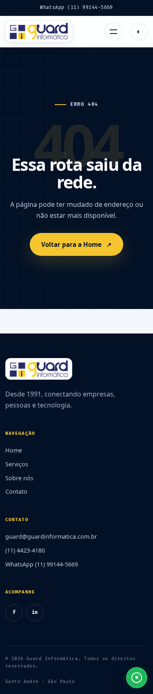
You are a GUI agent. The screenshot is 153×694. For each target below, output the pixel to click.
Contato (16, 491)
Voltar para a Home (76, 244)
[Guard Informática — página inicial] (38, 31)
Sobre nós (19, 478)
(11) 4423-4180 (25, 550)
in (35, 612)
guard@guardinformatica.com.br (51, 536)
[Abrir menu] (113, 31)
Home (13, 450)
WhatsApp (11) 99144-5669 (76, 7)
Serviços (16, 464)
